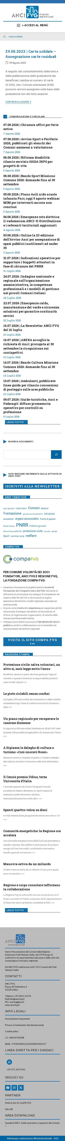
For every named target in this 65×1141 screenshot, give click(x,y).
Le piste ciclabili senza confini (26, 694)
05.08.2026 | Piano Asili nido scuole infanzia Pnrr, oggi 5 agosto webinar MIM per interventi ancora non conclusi (31, 200)
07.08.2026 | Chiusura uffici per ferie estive (31, 127)
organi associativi (27, 518)
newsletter (8, 519)
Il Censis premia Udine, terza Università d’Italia (25, 779)
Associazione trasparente (17, 1018)
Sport (6, 536)
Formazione (12, 513)
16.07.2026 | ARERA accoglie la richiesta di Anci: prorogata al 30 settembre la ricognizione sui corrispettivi (28, 346)
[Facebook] (8, 1088)
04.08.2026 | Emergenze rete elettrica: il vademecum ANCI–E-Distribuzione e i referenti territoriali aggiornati (32, 221)
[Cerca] (56, 454)
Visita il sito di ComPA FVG (18, 1103)
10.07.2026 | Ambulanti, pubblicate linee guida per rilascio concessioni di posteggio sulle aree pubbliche (30, 385)
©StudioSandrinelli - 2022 (46, 1138)
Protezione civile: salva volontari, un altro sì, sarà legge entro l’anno (31, 667)
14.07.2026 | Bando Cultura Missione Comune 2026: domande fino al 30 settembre (30, 366)
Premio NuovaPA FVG (12, 531)
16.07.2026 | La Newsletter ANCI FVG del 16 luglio (31, 328)
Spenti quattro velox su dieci (25, 810)
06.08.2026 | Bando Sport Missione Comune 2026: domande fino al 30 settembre (29, 180)
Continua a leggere (18, 102)
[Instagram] (14, 1088)
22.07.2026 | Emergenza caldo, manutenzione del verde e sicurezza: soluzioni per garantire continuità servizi (31, 309)
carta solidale (16, 36)
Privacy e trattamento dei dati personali (24, 1025)
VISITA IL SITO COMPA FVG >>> (32, 641)
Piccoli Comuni (9, 526)
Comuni (34, 508)
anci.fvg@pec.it (17, 1002)
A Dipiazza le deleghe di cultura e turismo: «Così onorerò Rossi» (28, 750)
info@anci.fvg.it (17, 999)
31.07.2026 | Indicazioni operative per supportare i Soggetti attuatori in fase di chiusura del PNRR (31, 262)
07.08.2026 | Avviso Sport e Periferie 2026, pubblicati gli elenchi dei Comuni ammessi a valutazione (30, 143)
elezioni (44, 508)
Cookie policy (11, 1031)
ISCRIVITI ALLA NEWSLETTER (32, 486)
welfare (31, 536)
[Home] (4, 36)
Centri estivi (21, 508)
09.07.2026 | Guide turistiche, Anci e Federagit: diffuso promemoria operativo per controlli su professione (30, 405)
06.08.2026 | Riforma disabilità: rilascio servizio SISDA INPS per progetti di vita (28, 161)
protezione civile (33, 531)
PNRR (22, 525)
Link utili (9, 1109)
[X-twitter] (21, 1088)
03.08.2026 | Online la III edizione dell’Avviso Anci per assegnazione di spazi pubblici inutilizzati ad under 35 (31, 241)
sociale (54, 531)
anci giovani (8, 508)
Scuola (47, 531)
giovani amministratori (33, 514)
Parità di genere (47, 519)
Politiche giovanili (38, 526)
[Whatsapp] (9, 1062)
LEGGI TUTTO (15, 422)
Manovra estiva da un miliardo (27, 864)
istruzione (49, 513)
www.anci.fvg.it (12, 1005)
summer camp (17, 536)
